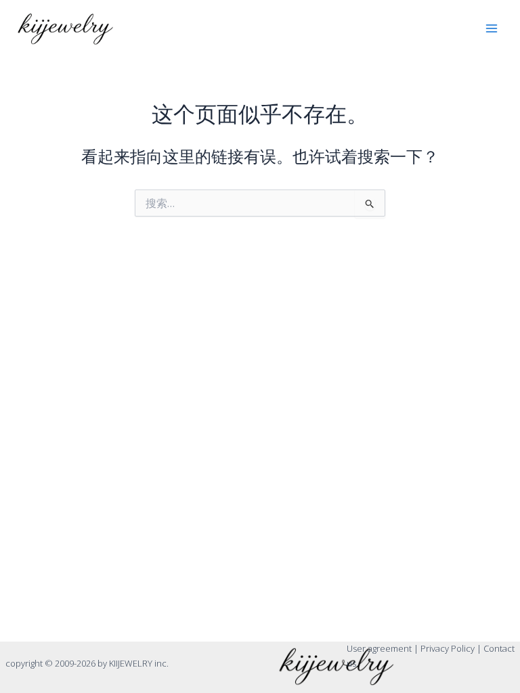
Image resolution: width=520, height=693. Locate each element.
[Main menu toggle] (491, 28)
